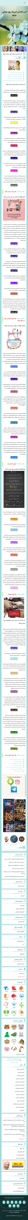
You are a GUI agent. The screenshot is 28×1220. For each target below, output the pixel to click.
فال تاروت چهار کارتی (19, 1085)
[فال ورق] (8, 827)
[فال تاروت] (20, 805)
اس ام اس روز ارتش (18, 761)
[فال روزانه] (8, 805)
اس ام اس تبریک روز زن (17, 765)
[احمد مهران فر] (22, 49)
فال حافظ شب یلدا (20, 1155)
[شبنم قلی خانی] (6, 49)
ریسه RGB (21, 973)
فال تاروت (22, 1110)
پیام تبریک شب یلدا (20, 1158)
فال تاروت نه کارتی (20, 1094)
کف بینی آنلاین (21, 921)
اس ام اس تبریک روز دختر (17, 763)
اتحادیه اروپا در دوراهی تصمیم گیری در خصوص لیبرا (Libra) (15, 1130)
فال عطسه (22, 1178)
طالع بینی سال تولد (20, 1054)
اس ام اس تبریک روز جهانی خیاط (14, 13)
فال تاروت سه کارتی (20, 1082)
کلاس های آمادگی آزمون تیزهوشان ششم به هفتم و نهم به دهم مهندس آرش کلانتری (14, 1125)
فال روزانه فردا (21, 1188)
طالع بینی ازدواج (20, 931)
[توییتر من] (3, 1202)
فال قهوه (22, 905)
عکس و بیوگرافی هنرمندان (18, 1191)
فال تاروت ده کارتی (20, 1098)
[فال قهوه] (20, 816)
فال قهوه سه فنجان (20, 909)
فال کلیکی (22, 954)
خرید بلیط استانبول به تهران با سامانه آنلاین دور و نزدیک (14, 1135)
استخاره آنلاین (21, 886)
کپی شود (14, 95)
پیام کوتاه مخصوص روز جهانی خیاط (15, 78)
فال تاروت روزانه (20, 1069)
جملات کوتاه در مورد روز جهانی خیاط (15, 76)
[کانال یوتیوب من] (14, 1206)
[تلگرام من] (20, 1202)
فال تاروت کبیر (21, 1072)
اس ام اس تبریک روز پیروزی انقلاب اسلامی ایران (14, 876)
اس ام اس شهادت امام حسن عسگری (16, 862)
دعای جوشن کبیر (20, 941)
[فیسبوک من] (16, 1202)
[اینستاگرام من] (12, 1202)
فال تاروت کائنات (20, 1075)
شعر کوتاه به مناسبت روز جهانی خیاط (15, 74)
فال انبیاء (22, 896)
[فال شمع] (8, 816)
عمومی (17, 847)
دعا (23, 944)
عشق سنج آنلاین (20, 964)
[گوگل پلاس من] (18, 1206)
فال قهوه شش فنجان (19, 912)
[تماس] (7, 1202)
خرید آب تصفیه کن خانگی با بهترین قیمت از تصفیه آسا (14, 1121)
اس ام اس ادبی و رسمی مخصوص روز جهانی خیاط (12, 80)
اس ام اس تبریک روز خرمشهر (18, 868)
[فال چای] (20, 827)
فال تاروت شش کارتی (19, 1091)
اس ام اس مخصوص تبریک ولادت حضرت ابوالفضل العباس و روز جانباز (14, 768)
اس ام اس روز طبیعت (18, 771)
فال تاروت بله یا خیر (20, 1107)
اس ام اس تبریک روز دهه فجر (16, 759)
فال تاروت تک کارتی (20, 1079)
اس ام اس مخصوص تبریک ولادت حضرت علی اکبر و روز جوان (14, 872)
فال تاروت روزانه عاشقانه (18, 1104)
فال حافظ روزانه (21, 1152)
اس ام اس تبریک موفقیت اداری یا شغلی (16, 865)
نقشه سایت (8, 1215)
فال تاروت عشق (20, 1101)
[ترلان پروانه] (14, 49)
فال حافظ (22, 1148)
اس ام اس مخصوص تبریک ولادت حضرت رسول (14, 859)
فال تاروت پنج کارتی (20, 1088)
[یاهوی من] (24, 1202)
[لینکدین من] (10, 1206)
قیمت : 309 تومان (14, 1061)
